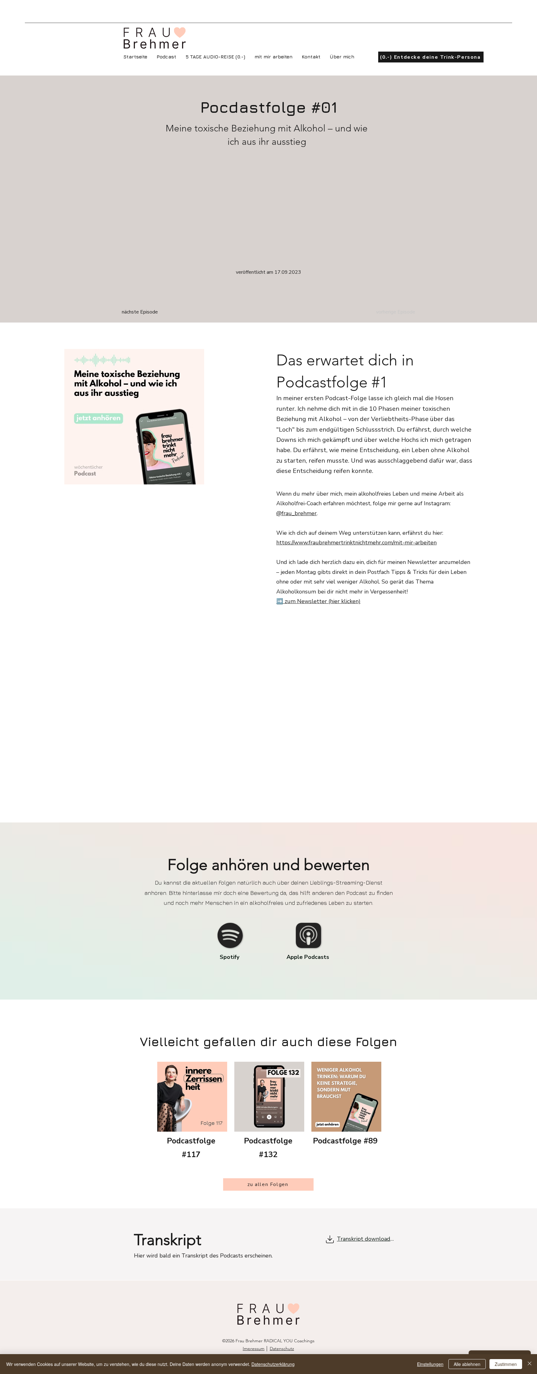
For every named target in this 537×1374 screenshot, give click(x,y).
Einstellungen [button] (430, 1364)
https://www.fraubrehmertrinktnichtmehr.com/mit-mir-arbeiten (356, 542)
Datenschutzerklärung (273, 1364)
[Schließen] (529, 1364)
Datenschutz (282, 1348)
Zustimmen (506, 1364)
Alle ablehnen (467, 1364)
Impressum (253, 1348)
